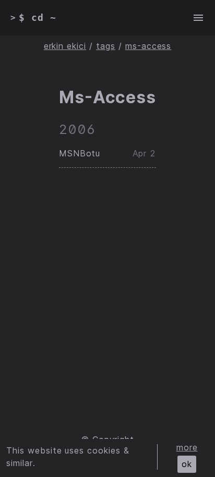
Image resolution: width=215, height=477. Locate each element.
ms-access (148, 46)
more (187, 447)
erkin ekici (65, 46)
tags (105, 46)
